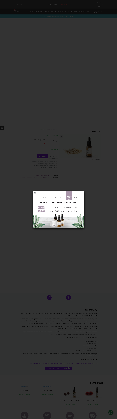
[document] (58, 209)
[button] (35, 193)
